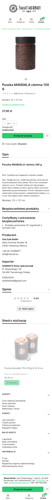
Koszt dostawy (8, 406)
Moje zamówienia (9, 442)
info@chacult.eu (10, 254)
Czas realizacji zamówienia (13, 401)
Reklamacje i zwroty (11, 409)
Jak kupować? (8, 420)
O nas (4, 458)
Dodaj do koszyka (23, 135)
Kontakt (5, 461)
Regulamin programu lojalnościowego (18, 463)
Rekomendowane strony (12, 466)
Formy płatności (9, 403)
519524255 (8, 277)
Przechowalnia (8, 444)
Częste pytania (8, 422)
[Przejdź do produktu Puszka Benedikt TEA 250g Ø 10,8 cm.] (26, 346)
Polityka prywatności (11, 425)
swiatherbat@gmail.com (14, 280)
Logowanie (7, 439)
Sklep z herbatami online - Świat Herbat (17, 29)
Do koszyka (12, 382)
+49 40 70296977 (11, 251)
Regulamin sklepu (9, 428)
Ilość (4, 119)
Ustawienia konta (9, 447)
